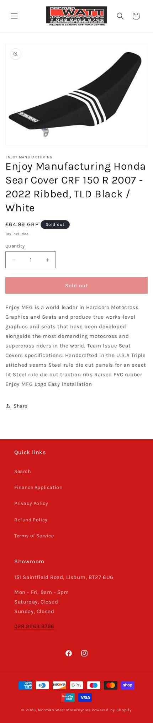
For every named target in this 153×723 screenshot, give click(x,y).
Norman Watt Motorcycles (64, 710)
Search (22, 471)
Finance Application (38, 487)
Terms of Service (34, 536)
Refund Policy (31, 520)
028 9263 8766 (34, 626)
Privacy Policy (31, 503)
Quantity (15, 246)
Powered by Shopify (112, 710)
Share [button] (20, 406)
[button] (14, 16)
